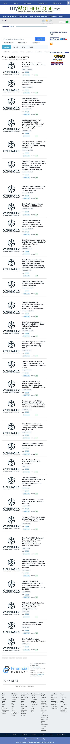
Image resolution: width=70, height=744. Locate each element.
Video (62, 701)
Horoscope (34, 699)
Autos (52, 699)
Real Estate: (44, 717)
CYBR (37, 92)
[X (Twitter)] (4, 681)
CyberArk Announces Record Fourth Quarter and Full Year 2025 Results (32, 83)
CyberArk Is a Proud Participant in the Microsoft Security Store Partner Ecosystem (33, 283)
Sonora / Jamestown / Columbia (44, 701)
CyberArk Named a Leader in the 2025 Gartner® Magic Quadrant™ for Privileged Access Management (34, 243)
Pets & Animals (54, 708)
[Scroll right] (68, 3)
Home (6, 734)
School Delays (53, 16)
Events (23, 695)
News (5, 3)
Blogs (22, 701)
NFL (12, 703)
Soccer (13, 710)
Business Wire (26, 92)
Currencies (29, 52)
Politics (3, 706)
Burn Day (14, 695)
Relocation (43, 726)
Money (25, 16)
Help (51, 734)
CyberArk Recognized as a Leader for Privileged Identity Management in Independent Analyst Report (32, 427)
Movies (33, 695)
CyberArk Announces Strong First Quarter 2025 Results (32, 623)
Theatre (33, 697)
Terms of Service (30, 739)
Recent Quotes (7, 42)
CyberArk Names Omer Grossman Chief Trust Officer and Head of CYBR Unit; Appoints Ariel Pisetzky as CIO (33, 305)
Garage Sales (54, 706)
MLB (13, 704)
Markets (6, 47)
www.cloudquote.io (35, 667)
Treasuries (48, 52)
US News (14, 16)
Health (23, 699)
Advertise (43, 734)
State (9, 16)
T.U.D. (62, 706)
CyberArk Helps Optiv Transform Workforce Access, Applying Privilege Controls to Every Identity (34, 345)
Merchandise (54, 697)
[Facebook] (8, 681)
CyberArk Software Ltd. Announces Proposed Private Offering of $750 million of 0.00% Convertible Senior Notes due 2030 (33, 585)
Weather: (14, 694)
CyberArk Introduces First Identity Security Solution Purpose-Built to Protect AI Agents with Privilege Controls (33, 223)
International (38, 52)
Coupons (63, 710)
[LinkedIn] (12, 681)
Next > (24, 59)
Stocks (15, 47)
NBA (13, 706)
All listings (43, 697)
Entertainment (42, 3)
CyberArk (27, 72)
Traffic (31, 16)
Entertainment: (35, 694)
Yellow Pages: (64, 711)
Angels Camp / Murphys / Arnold (44, 711)
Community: (25, 694)
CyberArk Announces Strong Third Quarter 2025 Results (32, 205)
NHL (13, 708)
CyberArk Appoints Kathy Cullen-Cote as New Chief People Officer (31, 462)
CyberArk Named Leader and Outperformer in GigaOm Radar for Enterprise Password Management (33, 325)
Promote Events (55, 703)
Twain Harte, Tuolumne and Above (44, 706)
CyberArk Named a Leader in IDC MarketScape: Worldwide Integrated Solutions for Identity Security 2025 (33, 145)
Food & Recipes (35, 703)
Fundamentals (44, 719)
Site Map (34, 734)
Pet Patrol (23, 713)
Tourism (60, 16)
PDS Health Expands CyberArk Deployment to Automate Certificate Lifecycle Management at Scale (33, 606)
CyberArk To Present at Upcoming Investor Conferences (33, 640)
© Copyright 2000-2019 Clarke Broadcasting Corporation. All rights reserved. (35, 742)
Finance (43, 721)
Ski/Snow (14, 699)
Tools (31, 47)
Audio (62, 695)
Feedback (24, 734)
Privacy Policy (40, 674)
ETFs (23, 47)
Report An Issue (61, 734)
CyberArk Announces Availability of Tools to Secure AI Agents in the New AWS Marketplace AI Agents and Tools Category (33, 481)
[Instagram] (16, 681)
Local (4, 16)
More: (62, 694)
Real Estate (53, 701)
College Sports (15, 712)
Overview (15, 52)
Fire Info (23, 715)
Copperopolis (44, 715)
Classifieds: (54, 694)
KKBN (32, 711)
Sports (16, 3)
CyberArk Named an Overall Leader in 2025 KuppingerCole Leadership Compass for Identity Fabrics (34, 364)
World (20, 16)
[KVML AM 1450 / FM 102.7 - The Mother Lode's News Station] (59, 56)
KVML (32, 708)
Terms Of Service (37, 676)
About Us (15, 734)
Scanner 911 (64, 697)
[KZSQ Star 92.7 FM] (56, 60)
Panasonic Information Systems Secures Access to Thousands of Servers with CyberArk (33, 519)
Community (27, 3)
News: (3, 694)
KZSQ (32, 710)
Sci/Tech (4, 711)
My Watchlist (21, 42)
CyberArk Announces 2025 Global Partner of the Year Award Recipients (33, 65)
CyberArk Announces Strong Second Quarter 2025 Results (32, 444)
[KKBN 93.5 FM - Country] (57, 63)
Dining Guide (57, 3)
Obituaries (44, 16)
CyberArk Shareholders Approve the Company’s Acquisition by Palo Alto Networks (33, 188)
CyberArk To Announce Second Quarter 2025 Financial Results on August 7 (33, 501)
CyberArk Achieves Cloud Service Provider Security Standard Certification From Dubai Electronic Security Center (34, 384)
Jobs (52, 695)
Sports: (14, 701)
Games (33, 701)
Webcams (37, 16)
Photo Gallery (64, 708)
